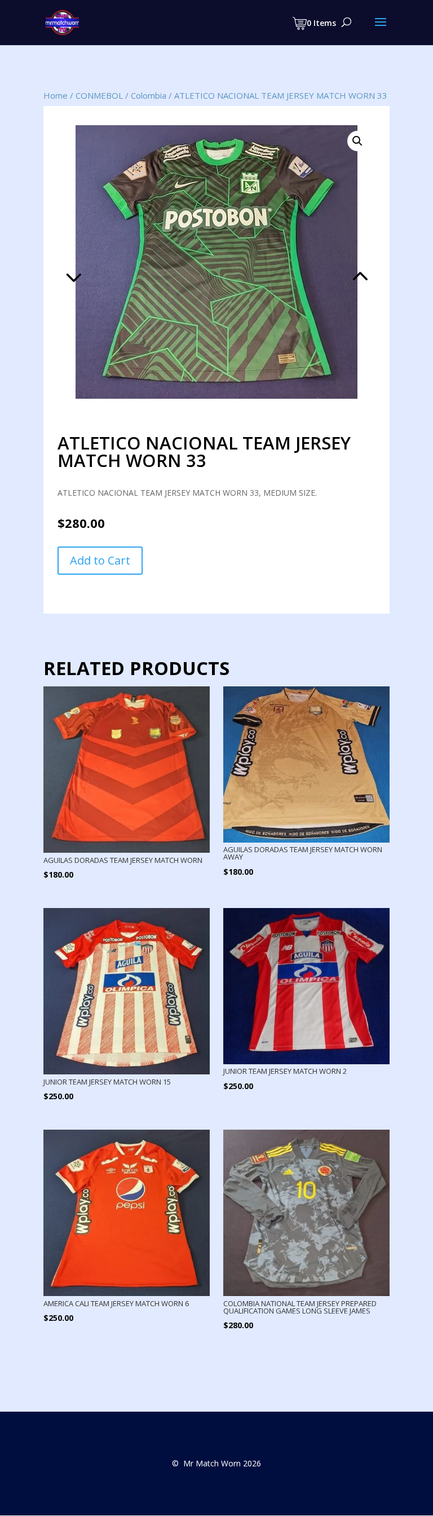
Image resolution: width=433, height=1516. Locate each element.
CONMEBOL (99, 95)
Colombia (148, 95)
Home (55, 95)
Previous (137, 262)
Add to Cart (100, 560)
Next (295, 262)
